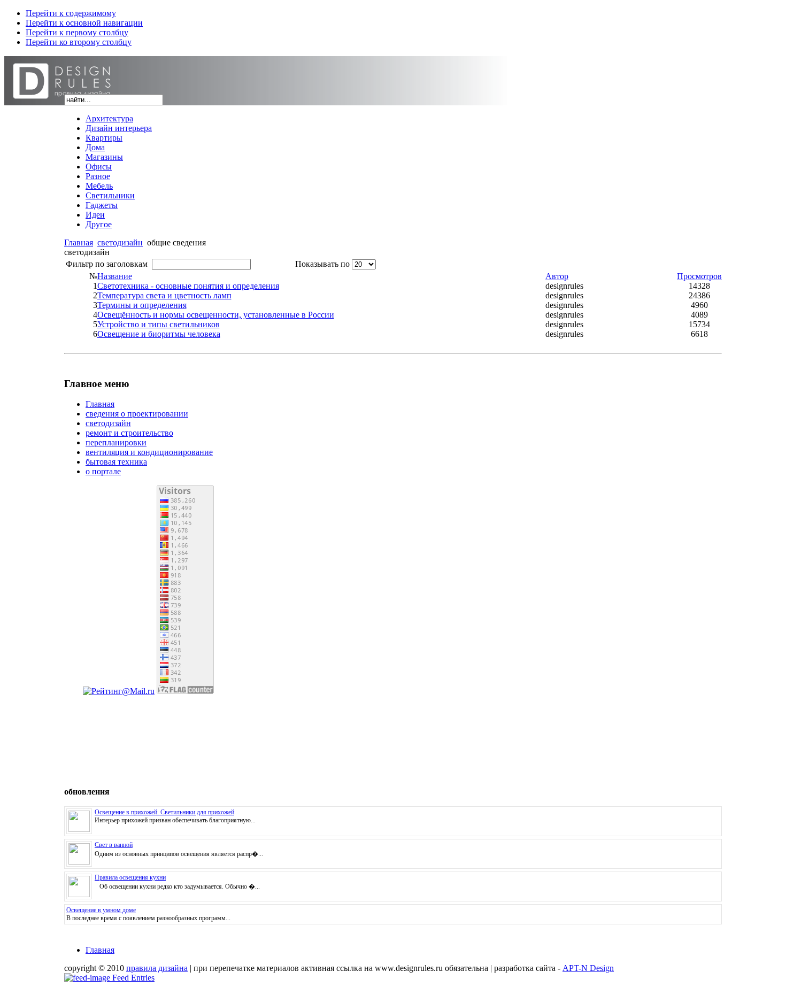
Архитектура (109, 118)
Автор (556, 276)
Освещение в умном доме (101, 910)
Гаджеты (102, 205)
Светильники (110, 195)
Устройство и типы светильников (158, 324)
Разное (98, 176)
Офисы (99, 166)
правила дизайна (157, 968)
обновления (87, 791)
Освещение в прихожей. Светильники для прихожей (164, 812)
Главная (78, 242)
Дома (95, 147)
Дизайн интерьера (119, 128)
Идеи (95, 214)
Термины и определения (142, 305)
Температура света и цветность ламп (164, 295)
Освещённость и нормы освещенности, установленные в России (215, 314)
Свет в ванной (114, 845)
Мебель (99, 185)
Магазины (104, 156)
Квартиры (104, 137)
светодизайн (120, 242)
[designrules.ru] (139, 91)
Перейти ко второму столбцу (79, 42)
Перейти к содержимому (71, 13)
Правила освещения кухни (130, 877)
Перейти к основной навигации (84, 22)
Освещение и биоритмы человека (158, 333)
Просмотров (699, 276)
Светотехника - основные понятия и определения (188, 285)
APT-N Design (588, 968)
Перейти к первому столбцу (77, 32)
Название (114, 276)
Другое (99, 224)
